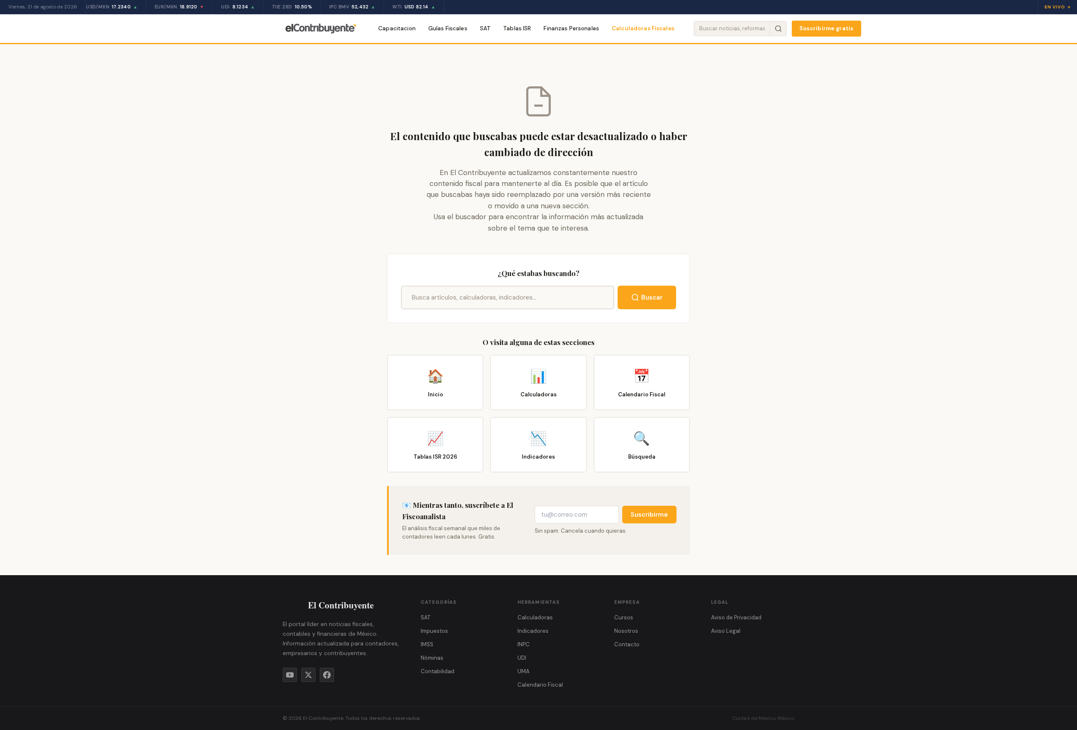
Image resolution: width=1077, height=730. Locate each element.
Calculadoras (535, 617)
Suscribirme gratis (826, 28)
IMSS (427, 644)
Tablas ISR (517, 28)
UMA (523, 671)
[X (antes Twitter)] (308, 675)
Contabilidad (437, 671)
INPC (523, 644)
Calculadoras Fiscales (643, 28)
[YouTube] (290, 675)
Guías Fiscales (447, 28)
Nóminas (432, 657)
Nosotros (626, 630)
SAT (485, 28)
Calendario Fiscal (540, 684)
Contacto (626, 644)
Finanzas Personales (571, 28)
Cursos (623, 617)
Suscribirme (649, 514)
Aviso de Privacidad (736, 617)
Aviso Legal (725, 630)
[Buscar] (778, 28)
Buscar (652, 297)
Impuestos (434, 630)
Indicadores (533, 630)
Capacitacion (397, 28)
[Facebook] (327, 675)
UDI (521, 657)
